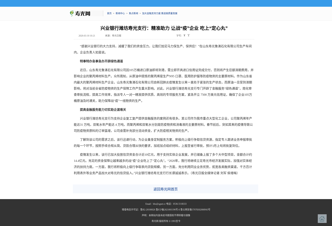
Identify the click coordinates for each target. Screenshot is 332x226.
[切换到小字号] (184, 36)
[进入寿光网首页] (322, 218)
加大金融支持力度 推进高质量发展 (159, 13)
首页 (109, 13)
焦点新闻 (133, 13)
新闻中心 (120, 13)
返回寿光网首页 (166, 189)
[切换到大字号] (188, 35)
